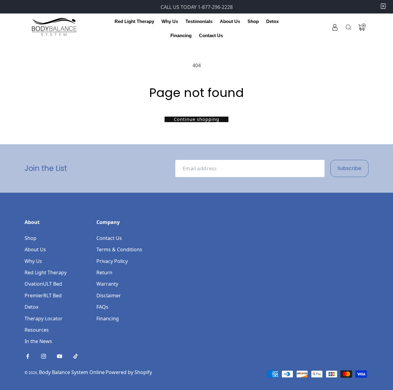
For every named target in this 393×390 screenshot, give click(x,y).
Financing (107, 318)
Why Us (33, 261)
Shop (31, 238)
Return (104, 272)
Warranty (107, 283)
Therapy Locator (44, 318)
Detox (31, 306)
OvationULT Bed (43, 283)
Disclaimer (108, 295)
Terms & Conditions (119, 249)
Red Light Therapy (46, 272)
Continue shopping (196, 119)
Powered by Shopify (129, 372)
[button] (134, 21)
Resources (37, 329)
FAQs (102, 306)
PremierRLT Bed (43, 295)
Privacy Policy (112, 261)
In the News (38, 341)
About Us (35, 249)
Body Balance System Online (72, 372)
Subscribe (349, 168)
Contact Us (109, 238)
